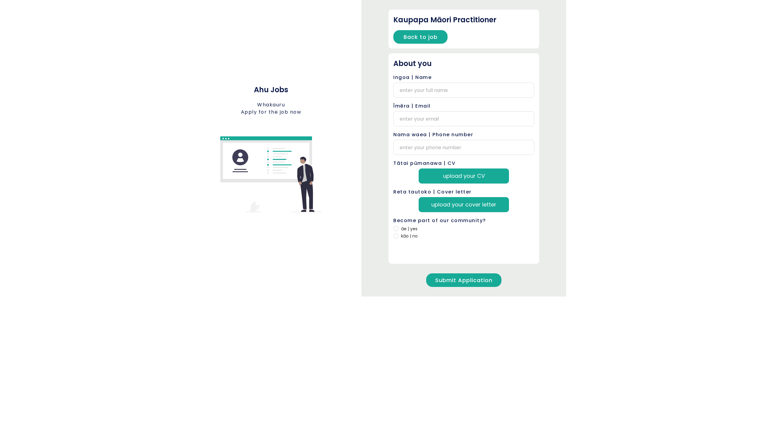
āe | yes (409, 229)
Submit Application (463, 280)
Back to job (421, 37)
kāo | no (409, 236)
